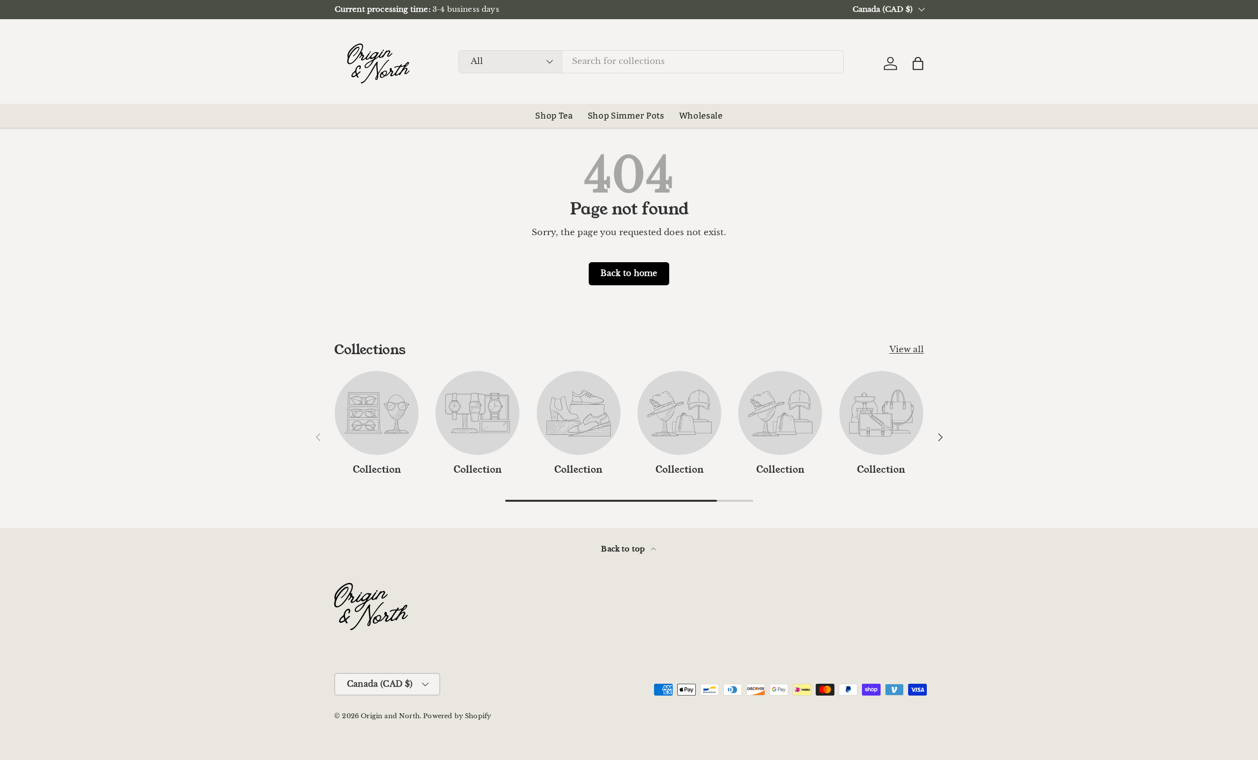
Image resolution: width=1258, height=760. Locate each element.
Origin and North (390, 716)
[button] (918, 63)
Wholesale (701, 116)
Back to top (624, 548)
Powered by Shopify (457, 716)
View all (906, 349)
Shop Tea (553, 116)
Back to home (628, 273)
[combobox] (651, 61)
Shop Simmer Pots (626, 116)
